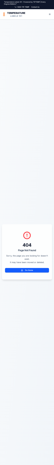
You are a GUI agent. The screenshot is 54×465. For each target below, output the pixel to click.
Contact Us (35, 7)
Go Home (29, 270)
